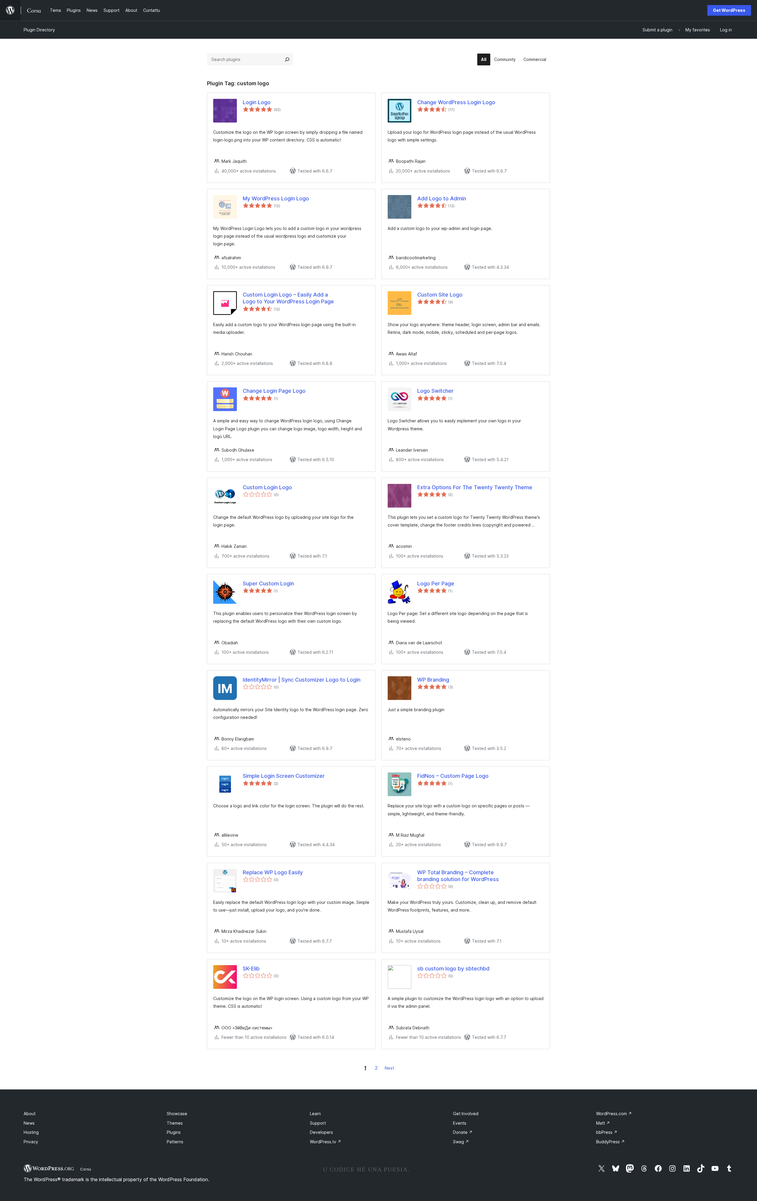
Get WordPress (729, 10)
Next (389, 1067)
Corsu (85, 1169)
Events (459, 1123)
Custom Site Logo (439, 295)
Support (318, 1123)
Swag (461, 1141)
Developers (321, 1132)
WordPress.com (614, 1113)
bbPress (606, 1132)
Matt (603, 1123)
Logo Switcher (435, 391)
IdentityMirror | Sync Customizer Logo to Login (301, 680)
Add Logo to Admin (441, 198)
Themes (175, 1123)
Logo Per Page (435, 583)
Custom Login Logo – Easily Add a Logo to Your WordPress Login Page (288, 298)
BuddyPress (610, 1141)
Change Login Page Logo (274, 391)
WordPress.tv (325, 1141)
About (29, 1113)
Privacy (31, 1141)
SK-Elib (251, 968)
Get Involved (465, 1113)
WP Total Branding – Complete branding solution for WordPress (458, 875)
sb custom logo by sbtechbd (453, 968)
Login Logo (257, 102)
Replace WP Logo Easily (273, 872)
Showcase (177, 1113)
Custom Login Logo (267, 487)
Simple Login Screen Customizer (284, 776)
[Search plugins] (287, 59)
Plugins (174, 1132)
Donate (463, 1132)
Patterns (175, 1141)
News (29, 1123)
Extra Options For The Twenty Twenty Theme (474, 487)
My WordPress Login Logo (276, 198)
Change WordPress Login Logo (456, 102)
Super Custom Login (268, 583)
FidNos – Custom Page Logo (453, 776)
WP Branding (433, 680)
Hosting (31, 1132)
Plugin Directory (39, 29)
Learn (315, 1113)
